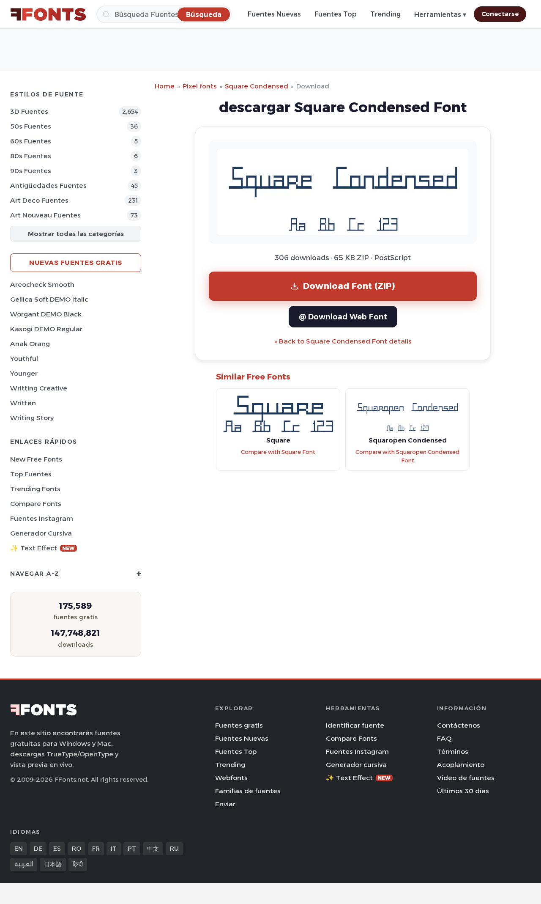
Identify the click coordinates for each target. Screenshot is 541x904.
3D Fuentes (29, 111)
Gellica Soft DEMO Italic (49, 299)
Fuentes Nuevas (274, 14)
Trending (385, 14)
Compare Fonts (35, 504)
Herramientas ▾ (440, 15)
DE (38, 848)
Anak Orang (30, 344)
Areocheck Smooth (42, 284)
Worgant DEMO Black (46, 314)
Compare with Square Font (278, 452)
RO (76, 848)
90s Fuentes (30, 171)
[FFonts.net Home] (48, 14)
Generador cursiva (41, 533)
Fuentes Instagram (41, 518)
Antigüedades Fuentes (48, 185)
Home (165, 86)
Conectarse (500, 14)
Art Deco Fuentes (39, 200)
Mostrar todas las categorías (76, 234)
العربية (23, 864)
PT (132, 848)
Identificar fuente (355, 725)
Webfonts (231, 778)
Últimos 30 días (463, 791)
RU (174, 848)
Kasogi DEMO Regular (46, 329)
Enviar (225, 804)
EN (18, 848)
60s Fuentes (30, 141)
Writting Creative (38, 388)
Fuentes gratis (239, 725)
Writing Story (32, 418)
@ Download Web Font (343, 316)
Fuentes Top (335, 14)
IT (114, 848)
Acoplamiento (460, 765)
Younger (24, 373)
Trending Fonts (35, 489)
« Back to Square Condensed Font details (343, 341)
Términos (452, 751)
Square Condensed (256, 86)
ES (57, 848)
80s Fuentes (30, 156)
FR (96, 848)
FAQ (444, 738)
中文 (153, 848)
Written (23, 403)
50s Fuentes (30, 126)
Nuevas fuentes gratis (75, 262)
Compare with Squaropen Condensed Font (407, 456)
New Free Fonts (36, 459)
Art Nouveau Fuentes (45, 215)
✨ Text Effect (42, 548)
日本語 (53, 864)
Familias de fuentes (248, 791)
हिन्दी (78, 864)
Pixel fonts (200, 86)
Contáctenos (458, 725)
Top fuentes (31, 474)
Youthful (24, 358)
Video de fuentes (466, 778)
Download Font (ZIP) (349, 285)
